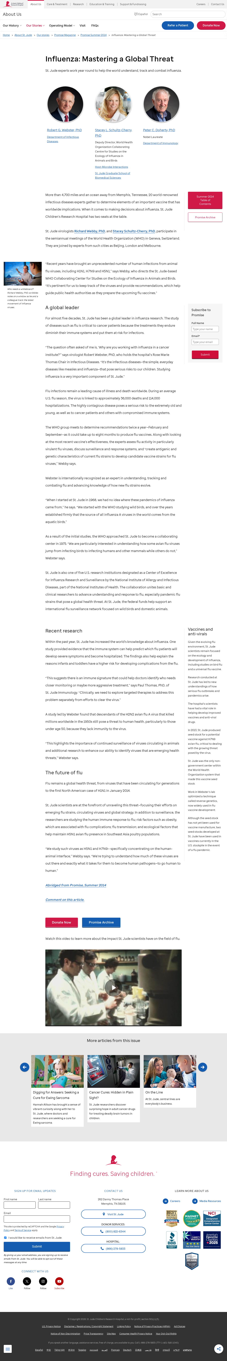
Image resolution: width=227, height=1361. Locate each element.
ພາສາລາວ (187, 1350)
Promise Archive (101, 922)
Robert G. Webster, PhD (64, 130)
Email (7, 1213)
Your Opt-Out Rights (166, 1333)
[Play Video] (113, 987)
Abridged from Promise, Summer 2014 (75, 885)
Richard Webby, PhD (89, 231)
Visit (82, 25)
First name (10, 1199)
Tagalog (82, 1350)
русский (94, 1350)
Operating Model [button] (60, 25)
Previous (24, 1094)
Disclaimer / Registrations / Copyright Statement (88, 1326)
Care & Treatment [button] (57, 4)
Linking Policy (124, 1326)
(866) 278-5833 (115, 1248)
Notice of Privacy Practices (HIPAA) (152, 1326)
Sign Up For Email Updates (35, 1191)
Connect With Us (35, 1271)
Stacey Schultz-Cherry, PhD (134, 231)
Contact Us (217, 4)
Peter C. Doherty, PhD (159, 130)
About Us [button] (36, 4)
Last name (44, 1199)
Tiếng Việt (59, 1350)
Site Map (111, 1333)
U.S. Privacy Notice (51, 1326)
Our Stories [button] (34, 25)
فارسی (148, 1350)
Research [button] (78, 4)
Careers (200, 4)
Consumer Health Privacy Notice (135, 1333)
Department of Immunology (160, 143)
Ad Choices (179, 1326)
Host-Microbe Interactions (111, 167)
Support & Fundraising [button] (133, 4)
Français (115, 1350)
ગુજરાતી (166, 1350)
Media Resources (210, 1201)
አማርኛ (176, 1350)
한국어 (71, 1350)
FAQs (94, 25)
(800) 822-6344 (115, 1231)
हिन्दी (157, 1350)
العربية (104, 1350)
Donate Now (61, 922)
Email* (196, 336)
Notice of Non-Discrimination (65, 1333)
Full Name (198, 323)
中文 (49, 1350)
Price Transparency (93, 1333)
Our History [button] (11, 25)
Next (202, 1094)
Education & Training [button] (102, 4)
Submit (205, 354)
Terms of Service (23, 1230)
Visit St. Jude (115, 1214)
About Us (12, 14)
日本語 (138, 1350)
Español (143, 14)
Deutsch (127, 1350)
